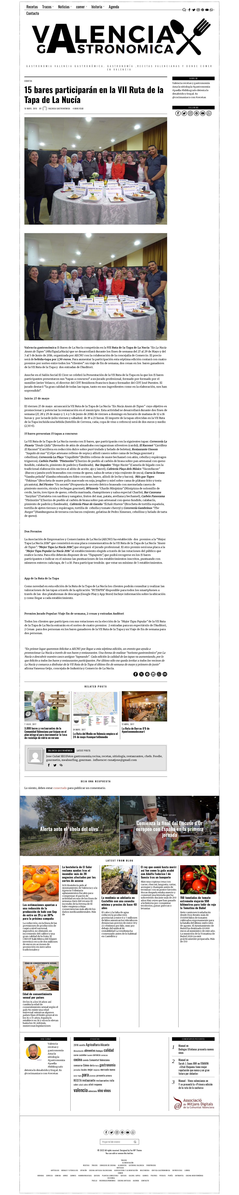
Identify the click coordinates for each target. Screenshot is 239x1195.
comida (86, 1060)
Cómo (86, 1065)
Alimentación (79, 1051)
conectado (60, 788)
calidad (109, 1050)
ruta (112, 1080)
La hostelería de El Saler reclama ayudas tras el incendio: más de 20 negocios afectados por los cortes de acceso (79, 874)
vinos (107, 1090)
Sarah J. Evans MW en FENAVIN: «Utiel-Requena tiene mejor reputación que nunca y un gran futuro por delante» (194, 1068)
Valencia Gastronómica (59, 108)
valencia (81, 1089)
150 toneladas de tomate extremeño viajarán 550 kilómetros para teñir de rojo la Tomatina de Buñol (198, 903)
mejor (90, 1069)
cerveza (96, 1055)
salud (81, 1084)
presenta (100, 1075)
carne (76, 1055)
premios (92, 1075)
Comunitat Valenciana (99, 1060)
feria (97, 1065)
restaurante (88, 1080)
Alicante (104, 1045)
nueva (112, 1069)
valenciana (92, 1091)
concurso (78, 1065)
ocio (75, 1075)
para (85, 1074)
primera (109, 1075)
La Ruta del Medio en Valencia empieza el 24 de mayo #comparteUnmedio (95, 735)
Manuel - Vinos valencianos (192, 1081)
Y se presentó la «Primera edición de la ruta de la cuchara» (195, 1086)
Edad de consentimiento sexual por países (37, 995)
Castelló (89, 1055)
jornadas (77, 1070)
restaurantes (102, 1080)
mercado (104, 1069)
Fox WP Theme (136, 1150)
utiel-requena (95, 1084)
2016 (76, 1045)
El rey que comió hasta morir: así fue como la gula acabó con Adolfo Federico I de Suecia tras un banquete (159, 872)
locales (84, 1069)
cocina (78, 1059)
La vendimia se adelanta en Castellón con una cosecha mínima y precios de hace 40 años (119, 903)
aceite (82, 1045)
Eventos (28, 81)
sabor (76, 1084)
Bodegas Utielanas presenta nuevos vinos (196, 1051)
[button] (135, 1142)
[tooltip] (189, 10)
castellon (82, 1055)
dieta (92, 1065)
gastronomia (107, 1064)
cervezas (104, 1055)
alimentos (89, 1050)
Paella (79, 1075)
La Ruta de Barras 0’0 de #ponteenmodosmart (135, 730)
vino (100, 1090)
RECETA (77, 1080)
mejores (96, 1069)
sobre (86, 1084)
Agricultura (93, 1044)
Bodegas (99, 1050)
